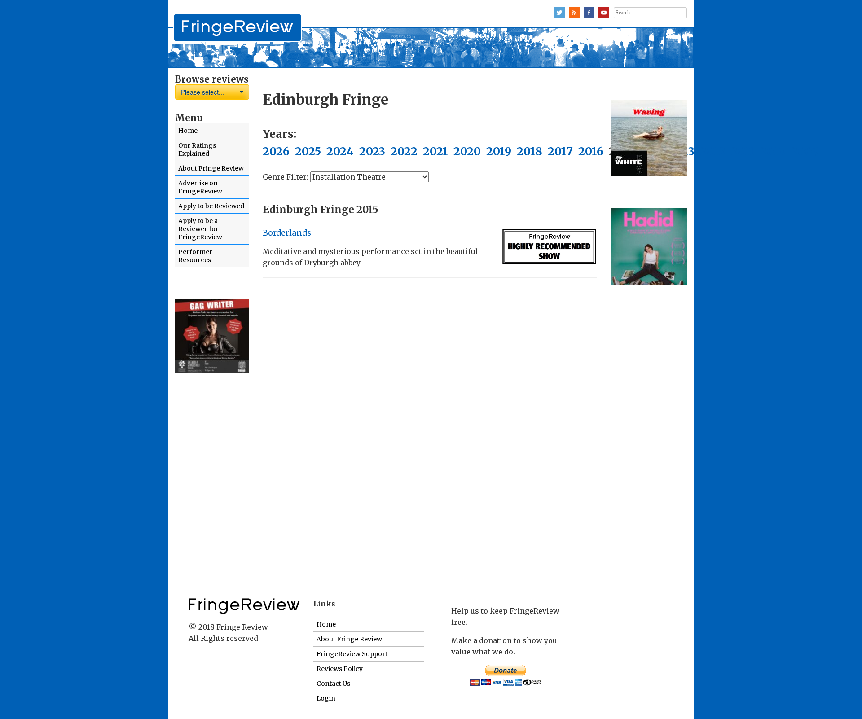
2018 (529, 151)
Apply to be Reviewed (211, 206)
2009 (805, 151)
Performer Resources (195, 256)
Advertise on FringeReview (200, 187)
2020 (467, 151)
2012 (713, 151)
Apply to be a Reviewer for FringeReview (200, 229)
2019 (498, 151)
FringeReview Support (352, 654)
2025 (308, 151)
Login (326, 698)
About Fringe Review (211, 168)
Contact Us (333, 684)
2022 (404, 151)
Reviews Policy (340, 669)
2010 (773, 151)
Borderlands (287, 233)
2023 (372, 151)
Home (188, 131)
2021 (435, 151)
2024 (340, 151)
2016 (590, 151)
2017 (560, 151)
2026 (276, 151)
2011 (743, 151)
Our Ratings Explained (197, 149)
